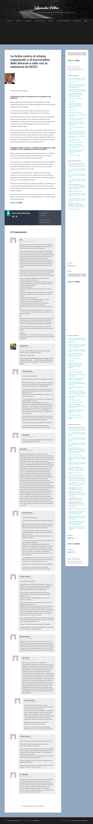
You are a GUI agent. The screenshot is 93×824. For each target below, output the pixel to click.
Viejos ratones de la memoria (76, 142)
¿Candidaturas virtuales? (74, 140)
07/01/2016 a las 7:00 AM (28, 436)
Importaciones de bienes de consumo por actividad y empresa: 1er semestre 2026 (77, 146)
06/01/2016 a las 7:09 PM (28, 514)
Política (18, 20)
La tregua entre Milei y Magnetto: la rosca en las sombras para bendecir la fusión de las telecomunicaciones (77, 132)
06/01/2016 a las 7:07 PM (26, 578)
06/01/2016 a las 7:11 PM (28, 373)
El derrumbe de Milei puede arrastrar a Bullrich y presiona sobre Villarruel (77, 90)
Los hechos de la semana (75, 98)
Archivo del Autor (13, 216)
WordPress (36, 820)
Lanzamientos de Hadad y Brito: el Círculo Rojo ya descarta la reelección (77, 151)
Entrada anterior (46, 220)
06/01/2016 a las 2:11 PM (26, 347)
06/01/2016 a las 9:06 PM (26, 638)
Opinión (50, 20)
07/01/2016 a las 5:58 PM (30, 702)
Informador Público (46, 7)
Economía (28, 20)
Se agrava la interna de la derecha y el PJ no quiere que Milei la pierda (77, 79)
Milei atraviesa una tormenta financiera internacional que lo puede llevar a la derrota (76, 95)
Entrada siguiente (46, 222)
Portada (9, 20)
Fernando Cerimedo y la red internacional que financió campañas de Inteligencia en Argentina (75, 105)
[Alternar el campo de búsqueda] (85, 20)
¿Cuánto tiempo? (73, 110)
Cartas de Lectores (63, 20)
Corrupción (77, 20)
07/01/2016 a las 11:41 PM (26, 776)
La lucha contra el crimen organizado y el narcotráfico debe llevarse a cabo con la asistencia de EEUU (30, 61)
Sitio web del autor (16, 216)
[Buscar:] (76, 54)
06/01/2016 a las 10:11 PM (28, 659)
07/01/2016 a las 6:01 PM (26, 738)
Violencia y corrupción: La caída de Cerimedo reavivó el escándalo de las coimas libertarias (77, 86)
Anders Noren (77, 820)
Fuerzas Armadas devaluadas (76, 112)
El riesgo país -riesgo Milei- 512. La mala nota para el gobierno (77, 119)
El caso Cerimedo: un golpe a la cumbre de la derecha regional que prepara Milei (77, 123)
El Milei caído (72, 82)
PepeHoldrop (24, 346)
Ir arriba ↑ (85, 820)
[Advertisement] (46, 34)
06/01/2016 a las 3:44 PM (26, 450)
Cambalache (72, 101)
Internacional (39, 20)
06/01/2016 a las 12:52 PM (26, 241)
